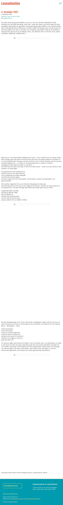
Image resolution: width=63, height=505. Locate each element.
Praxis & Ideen (16, 16)
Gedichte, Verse (5, 16)
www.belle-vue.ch (17, 499)
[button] (60, 3)
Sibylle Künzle (8, 18)
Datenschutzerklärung (10, 494)
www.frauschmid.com (33, 499)
